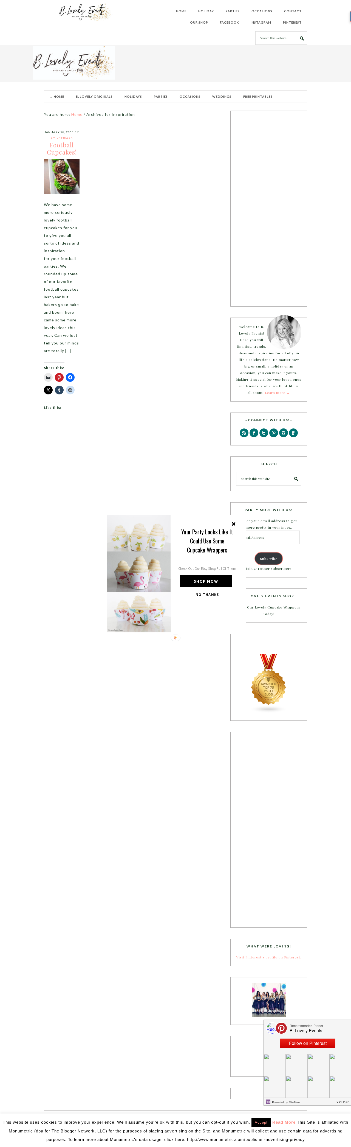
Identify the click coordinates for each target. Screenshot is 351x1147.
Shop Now (206, 581)
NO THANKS (207, 594)
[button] (207, 540)
